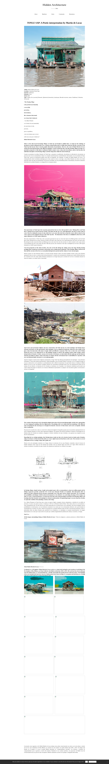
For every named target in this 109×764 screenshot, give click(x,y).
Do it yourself (34, 97)
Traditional (74, 97)
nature (70, 97)
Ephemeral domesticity (48, 97)
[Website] (41, 566)
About (35, 14)
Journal (53, 8)
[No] (107, 762)
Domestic (40, 97)
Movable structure (64, 97)
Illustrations (72, 14)
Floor (30, 94)
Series (52, 14)
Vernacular (26, 99)
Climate (29, 97)
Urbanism (80, 97)
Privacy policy (92, 761)
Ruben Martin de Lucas (33, 89)
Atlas (57, 8)
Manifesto (44, 14)
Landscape (56, 97)
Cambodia (31, 91)
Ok (86, 761)
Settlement (31, 92)
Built (29, 95)
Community (61, 14)
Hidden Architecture (54, 4)
